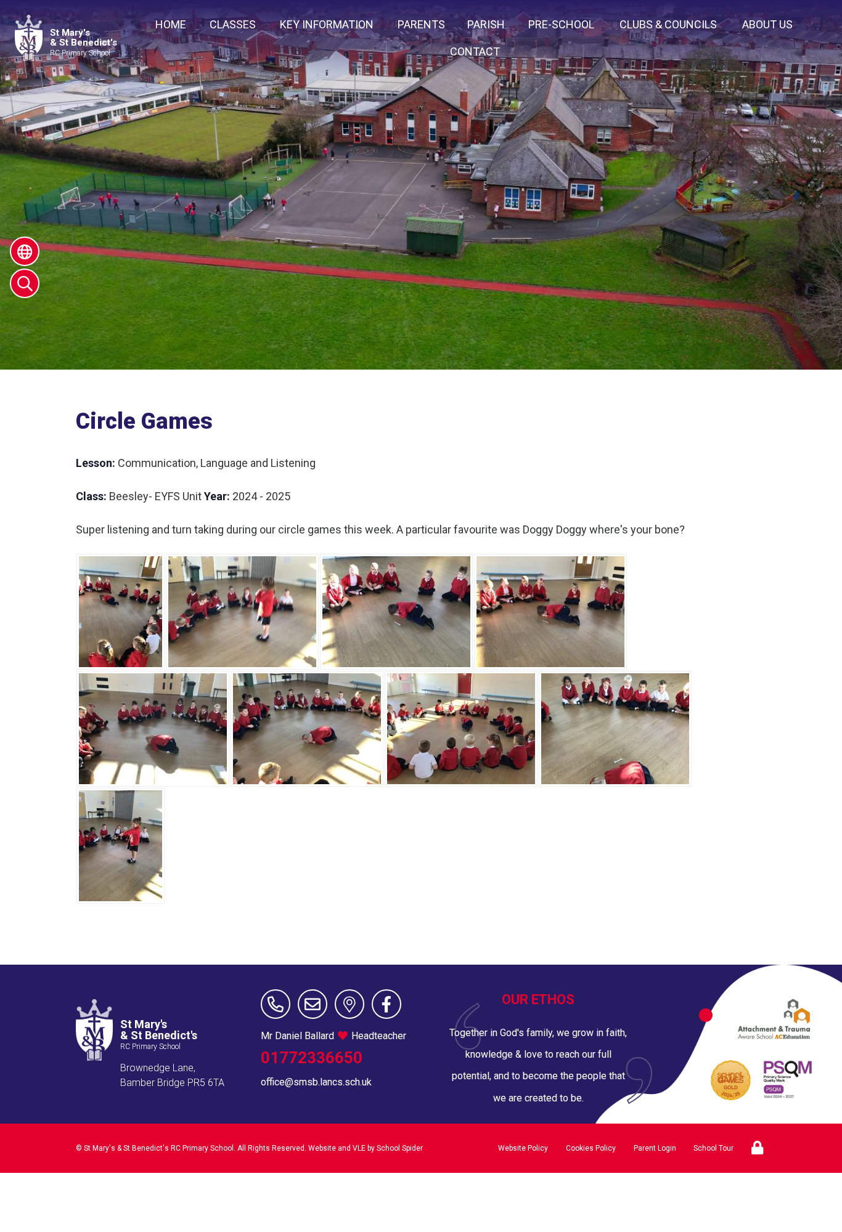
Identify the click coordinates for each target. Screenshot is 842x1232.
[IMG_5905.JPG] (153, 728)
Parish (486, 24)
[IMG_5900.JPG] (396, 611)
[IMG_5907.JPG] (242, 611)
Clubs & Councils (668, 24)
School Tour (713, 1148)
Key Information (327, 24)
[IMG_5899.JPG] (550, 611)
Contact (475, 51)
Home (170, 24)
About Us (767, 24)
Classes (233, 24)
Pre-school (561, 24)
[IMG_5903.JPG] (307, 728)
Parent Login (655, 1148)
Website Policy (523, 1148)
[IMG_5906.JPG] (120, 845)
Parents (421, 24)
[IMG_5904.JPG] (615, 728)
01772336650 (311, 1057)
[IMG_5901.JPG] (120, 611)
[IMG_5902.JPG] (461, 728)
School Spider (400, 1148)
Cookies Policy (591, 1148)
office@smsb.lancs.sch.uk (316, 1082)
